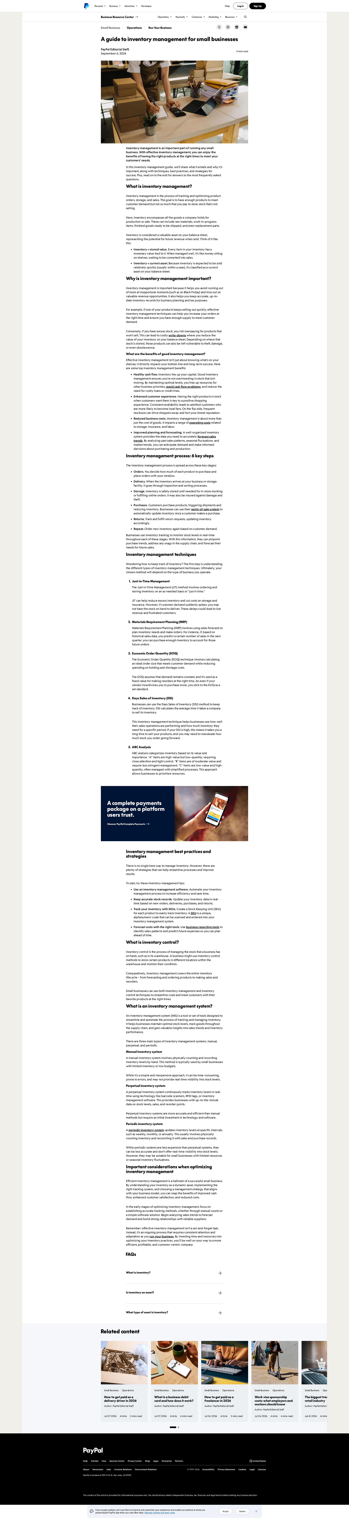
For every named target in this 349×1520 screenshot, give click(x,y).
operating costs (199, 422)
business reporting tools (202, 927)
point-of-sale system (205, 509)
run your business (162, 1236)
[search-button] (245, 17)
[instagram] (228, 27)
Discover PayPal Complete (126, 824)
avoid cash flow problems (183, 386)
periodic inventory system (146, 1130)
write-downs (177, 335)
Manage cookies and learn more (160, 1512)
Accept (225, 1511)
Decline (242, 1511)
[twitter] (219, 27)
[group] (174, 813)
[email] (245, 27)
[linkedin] (236, 27)
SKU (193, 913)
